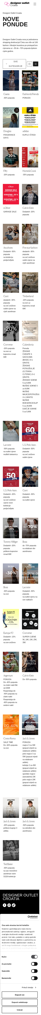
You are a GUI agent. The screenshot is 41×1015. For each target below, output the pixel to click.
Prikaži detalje (27, 987)
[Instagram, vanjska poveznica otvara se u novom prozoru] (9, 905)
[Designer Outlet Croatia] (17, 4)
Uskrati (20, 1010)
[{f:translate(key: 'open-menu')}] (34, 4)
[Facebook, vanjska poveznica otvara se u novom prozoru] (4, 905)
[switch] (34, 964)
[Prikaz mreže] (35, 64)
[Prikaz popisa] (29, 64)
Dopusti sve (19, 995)
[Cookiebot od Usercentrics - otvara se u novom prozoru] (28, 917)
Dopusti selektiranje (20, 1002)
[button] (14, 64)
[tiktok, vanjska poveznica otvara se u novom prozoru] (13, 905)
